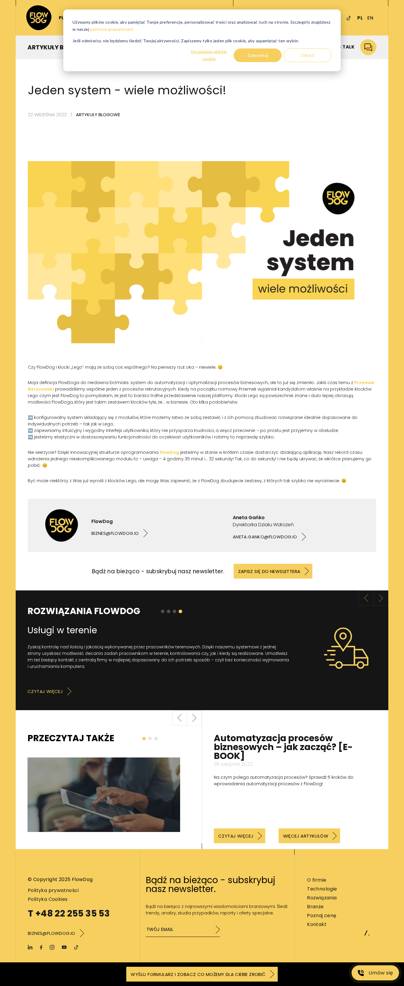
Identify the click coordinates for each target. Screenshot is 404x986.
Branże (315, 906)
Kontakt (317, 924)
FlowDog (169, 452)
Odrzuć (307, 55)
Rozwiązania (322, 897)
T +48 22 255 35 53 (69, 913)
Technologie (322, 888)
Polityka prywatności (53, 890)
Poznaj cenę (321, 915)
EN (370, 18)
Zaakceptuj (257, 55)
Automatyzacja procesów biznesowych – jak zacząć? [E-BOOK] (283, 747)
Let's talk (342, 47)
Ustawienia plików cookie (209, 55)
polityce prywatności (111, 29)
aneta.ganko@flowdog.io (265, 537)
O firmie (316, 880)
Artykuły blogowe (98, 114)
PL (360, 18)
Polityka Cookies (47, 899)
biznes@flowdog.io (115, 533)
